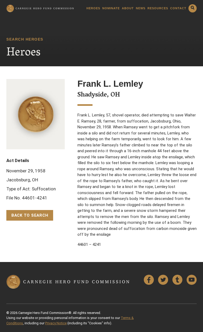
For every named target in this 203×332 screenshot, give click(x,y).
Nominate (111, 8)
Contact (178, 8)
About (128, 8)
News (140, 8)
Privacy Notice (56, 323)
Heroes (93, 8)
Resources (157, 8)
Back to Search (29, 215)
